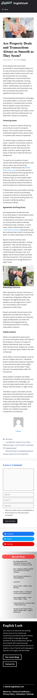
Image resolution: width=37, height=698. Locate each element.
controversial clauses (11, 230)
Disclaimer (20, 694)
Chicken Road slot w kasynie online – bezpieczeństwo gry (24, 604)
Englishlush (21, 3)
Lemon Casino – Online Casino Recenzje (22, 587)
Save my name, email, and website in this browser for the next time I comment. (19, 512)
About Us (6, 692)
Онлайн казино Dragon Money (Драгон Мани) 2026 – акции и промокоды (23, 610)
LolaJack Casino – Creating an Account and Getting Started (22, 592)
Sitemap (29, 694)
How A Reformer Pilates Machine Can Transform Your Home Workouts (23, 570)
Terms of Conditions (20, 692)
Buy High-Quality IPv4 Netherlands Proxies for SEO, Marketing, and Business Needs (22, 563)
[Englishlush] (7, 3)
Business (9, 439)
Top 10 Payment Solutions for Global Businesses (22, 577)
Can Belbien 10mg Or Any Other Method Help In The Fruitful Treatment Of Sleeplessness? (18, 445)
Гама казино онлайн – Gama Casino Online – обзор (22, 598)
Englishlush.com (17, 687)
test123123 (16, 582)
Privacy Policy (9, 694)
